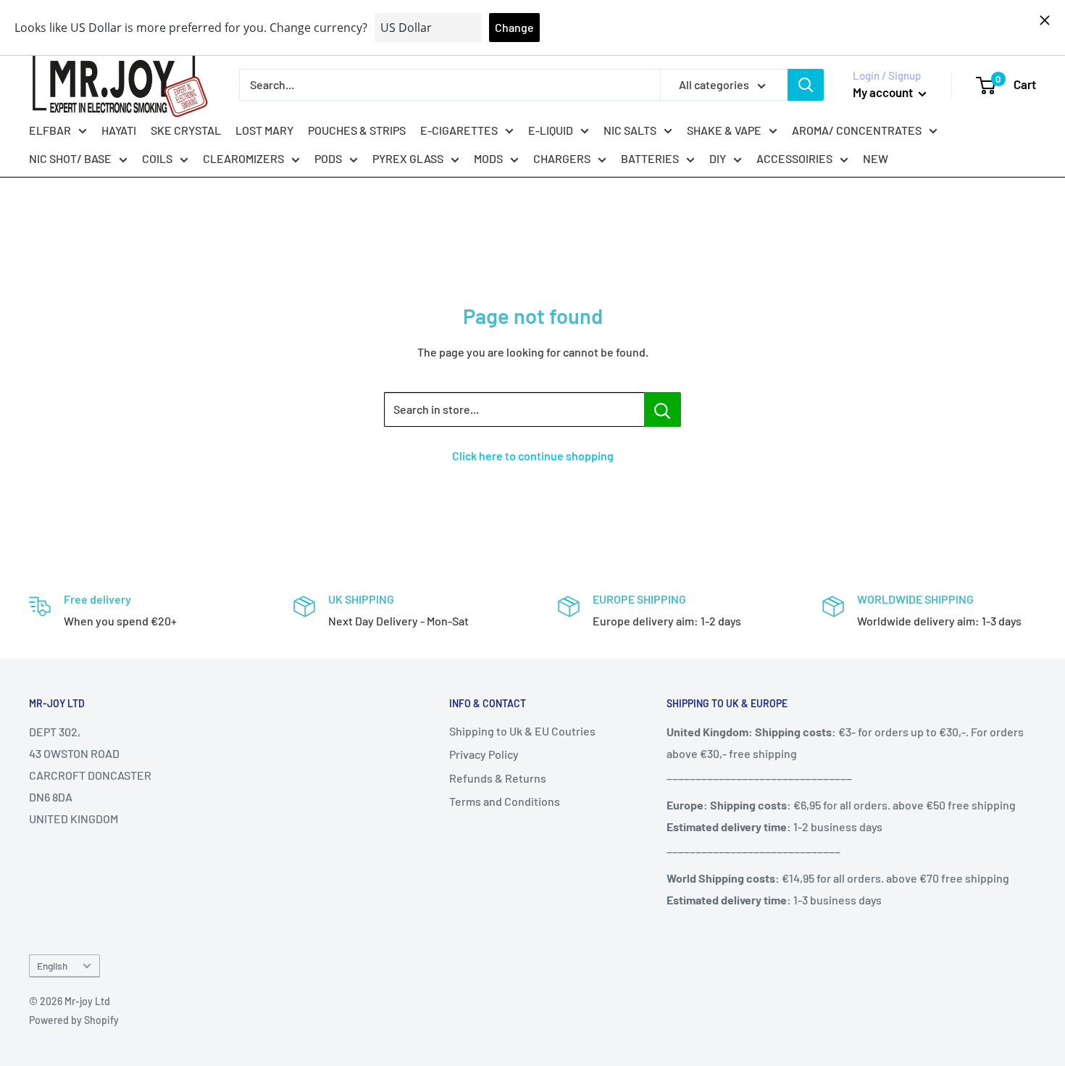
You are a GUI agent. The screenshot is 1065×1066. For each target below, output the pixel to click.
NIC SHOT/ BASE (70, 158)
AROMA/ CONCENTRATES (857, 129)
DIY (717, 158)
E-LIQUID (550, 129)
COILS (157, 158)
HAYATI (118, 129)
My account (884, 92)
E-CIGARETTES (459, 129)
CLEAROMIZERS (243, 158)
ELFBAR (50, 129)
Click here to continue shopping (533, 455)
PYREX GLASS (407, 158)
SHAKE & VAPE (724, 129)
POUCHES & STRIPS (357, 129)
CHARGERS (561, 158)
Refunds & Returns (497, 778)
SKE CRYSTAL (186, 129)
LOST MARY (264, 129)
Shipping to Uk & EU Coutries (522, 731)
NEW (875, 158)
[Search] (806, 85)
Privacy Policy (484, 754)
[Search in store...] (662, 409)
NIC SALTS (630, 129)
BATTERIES (650, 158)
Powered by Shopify (74, 1020)
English (52, 965)
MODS (488, 158)
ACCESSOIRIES (794, 158)
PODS (328, 158)
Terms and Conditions (504, 801)
